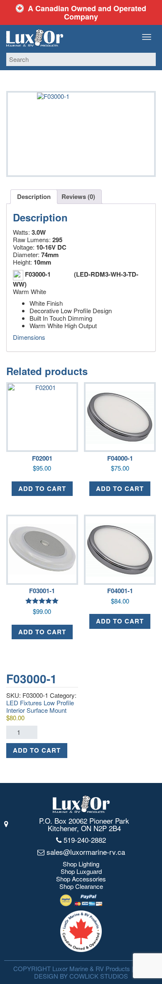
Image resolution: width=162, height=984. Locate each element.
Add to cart (37, 750)
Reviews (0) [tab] (78, 196)
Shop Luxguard (81, 871)
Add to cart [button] (42, 488)
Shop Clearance (81, 886)
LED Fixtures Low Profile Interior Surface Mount (40, 706)
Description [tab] (34, 196)
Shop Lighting (81, 864)
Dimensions (29, 337)
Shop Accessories (81, 879)
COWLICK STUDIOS (98, 976)
